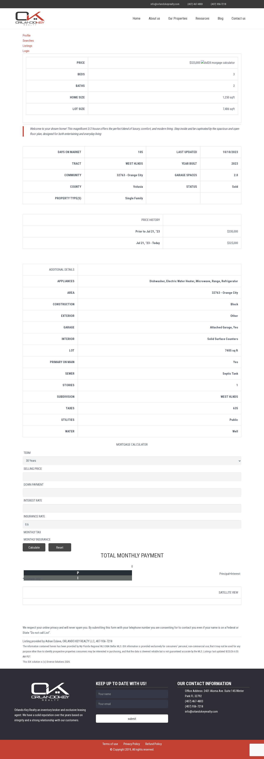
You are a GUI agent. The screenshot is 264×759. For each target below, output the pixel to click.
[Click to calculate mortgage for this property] (218, 62)
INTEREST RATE (33, 500)
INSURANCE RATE (34, 516)
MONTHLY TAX (32, 532)
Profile (27, 35)
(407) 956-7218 (218, 4)
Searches (28, 40)
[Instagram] (246, 4)
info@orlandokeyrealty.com (165, 4)
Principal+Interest (229, 574)
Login (26, 51)
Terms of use (110, 744)
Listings (27, 46)
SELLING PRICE (33, 469)
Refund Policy (153, 744)
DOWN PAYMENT (34, 484)
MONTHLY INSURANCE (37, 539)
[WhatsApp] (234, 4)
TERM (27, 453)
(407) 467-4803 (195, 4)
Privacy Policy (132, 744)
